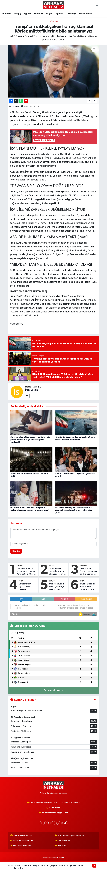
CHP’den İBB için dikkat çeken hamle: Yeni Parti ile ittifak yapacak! (26, 571)
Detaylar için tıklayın (53, 690)
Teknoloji (71, 13)
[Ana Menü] (9, 5)
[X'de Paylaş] (16, 101)
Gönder (16, 551)
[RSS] (65, 823)
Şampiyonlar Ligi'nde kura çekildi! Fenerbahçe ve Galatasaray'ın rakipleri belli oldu (27, 587)
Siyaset (59, 13)
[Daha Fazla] (26, 101)
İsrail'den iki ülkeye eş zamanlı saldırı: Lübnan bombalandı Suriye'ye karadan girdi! (73, 509)
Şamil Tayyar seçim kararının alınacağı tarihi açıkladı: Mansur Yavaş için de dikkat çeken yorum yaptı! (57, 571)
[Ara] (97, 5)
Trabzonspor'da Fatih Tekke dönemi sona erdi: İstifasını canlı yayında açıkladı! (88, 587)
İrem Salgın (16, 106)
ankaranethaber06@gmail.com (55, 813)
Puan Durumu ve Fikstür (23, 841)
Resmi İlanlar (85, 13)
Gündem (6, 13)
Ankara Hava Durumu (23, 835)
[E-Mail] (27, 396)
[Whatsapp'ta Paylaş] (21, 101)
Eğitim (27, 13)
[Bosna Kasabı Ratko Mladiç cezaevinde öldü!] (31, 459)
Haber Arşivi (63, 846)
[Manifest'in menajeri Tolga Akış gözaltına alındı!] (76, 459)
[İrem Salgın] (16, 392)
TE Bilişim (60, 858)
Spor (21, 581)
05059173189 (55, 808)
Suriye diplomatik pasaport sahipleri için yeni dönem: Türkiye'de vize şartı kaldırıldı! (30, 439)
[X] (46, 823)
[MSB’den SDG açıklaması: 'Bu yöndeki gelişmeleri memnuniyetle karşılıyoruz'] (31, 493)
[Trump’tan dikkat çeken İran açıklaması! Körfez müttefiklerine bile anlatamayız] (53, 71)
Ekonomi (38, 13)
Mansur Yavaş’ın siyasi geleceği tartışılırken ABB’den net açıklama (56, 587)
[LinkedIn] (56, 823)
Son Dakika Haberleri (22, 846)
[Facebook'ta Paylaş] (11, 101)
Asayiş (17, 13)
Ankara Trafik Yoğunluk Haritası (71, 835)
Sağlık (49, 13)
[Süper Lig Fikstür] (95, 700)
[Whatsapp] (60, 823)
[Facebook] (42, 823)
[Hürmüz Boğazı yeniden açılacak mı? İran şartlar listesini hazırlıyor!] (76, 423)
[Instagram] (51, 823)
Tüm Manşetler (64, 841)
